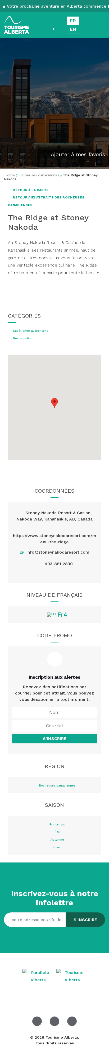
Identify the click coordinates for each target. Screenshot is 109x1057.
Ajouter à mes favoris (78, 154)
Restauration (23, 338)
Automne (57, 839)
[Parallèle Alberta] (38, 975)
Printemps (57, 824)
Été (57, 832)
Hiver (57, 847)
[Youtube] (67, 574)
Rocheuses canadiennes (57, 785)
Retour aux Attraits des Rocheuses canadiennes (46, 201)
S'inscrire (54, 738)
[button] (54, 403)
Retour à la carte (30, 190)
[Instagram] (54, 574)
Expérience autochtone (30, 331)
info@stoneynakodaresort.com (57, 552)
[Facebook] (42, 574)
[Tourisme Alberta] (16, 25)
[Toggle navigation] (100, 25)
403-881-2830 (58, 563)
